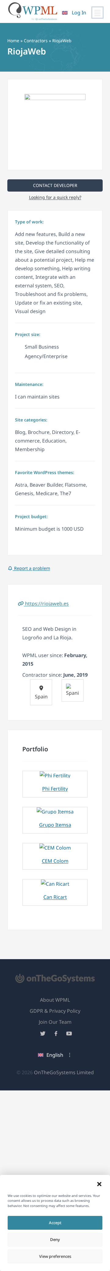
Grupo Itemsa (55, 824)
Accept (55, 1222)
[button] (99, 1184)
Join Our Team (55, 1022)
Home (13, 40)
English (54, 1055)
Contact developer (55, 185)
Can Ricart (55, 897)
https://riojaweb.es (46, 603)
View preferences (55, 1256)
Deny (55, 1239)
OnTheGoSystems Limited (64, 1072)
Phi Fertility (55, 788)
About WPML (55, 999)
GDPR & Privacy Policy (55, 1010)
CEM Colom (55, 861)
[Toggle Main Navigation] (97, 12)
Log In (79, 12)
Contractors (36, 40)
